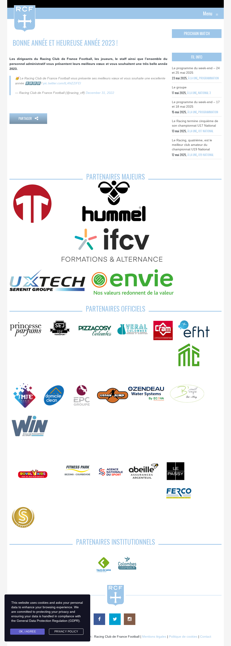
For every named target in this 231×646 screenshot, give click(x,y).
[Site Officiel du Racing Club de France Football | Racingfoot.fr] (12, 13)
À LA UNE (193, 78)
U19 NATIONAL (206, 154)
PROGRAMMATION (209, 78)
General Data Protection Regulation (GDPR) (48, 620)
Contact (205, 636)
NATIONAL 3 (204, 92)
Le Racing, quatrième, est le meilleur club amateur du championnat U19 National (192, 144)
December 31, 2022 (100, 93)
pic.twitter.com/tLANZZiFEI (62, 83)
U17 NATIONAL (205, 131)
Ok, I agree (27, 631)
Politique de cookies (183, 636)
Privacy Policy (66, 631)
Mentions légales (154, 636)
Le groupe (179, 87)
